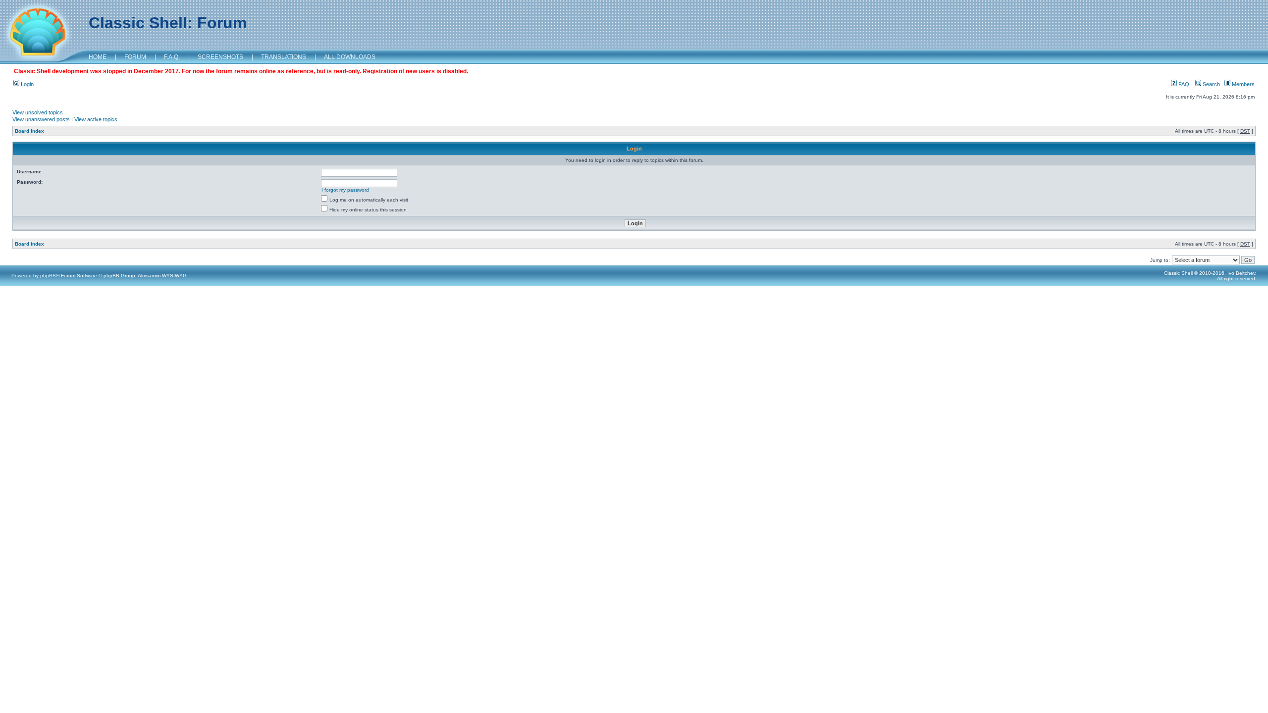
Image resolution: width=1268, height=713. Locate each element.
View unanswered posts (41, 119)
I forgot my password (345, 190)
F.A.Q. (172, 56)
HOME (97, 56)
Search (1210, 84)
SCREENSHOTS (220, 56)
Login (26, 84)
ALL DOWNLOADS (349, 56)
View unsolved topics (37, 112)
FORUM (135, 56)
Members (1242, 84)
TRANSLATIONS (283, 56)
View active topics (95, 119)
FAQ (1183, 84)
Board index (29, 131)
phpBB (48, 275)
